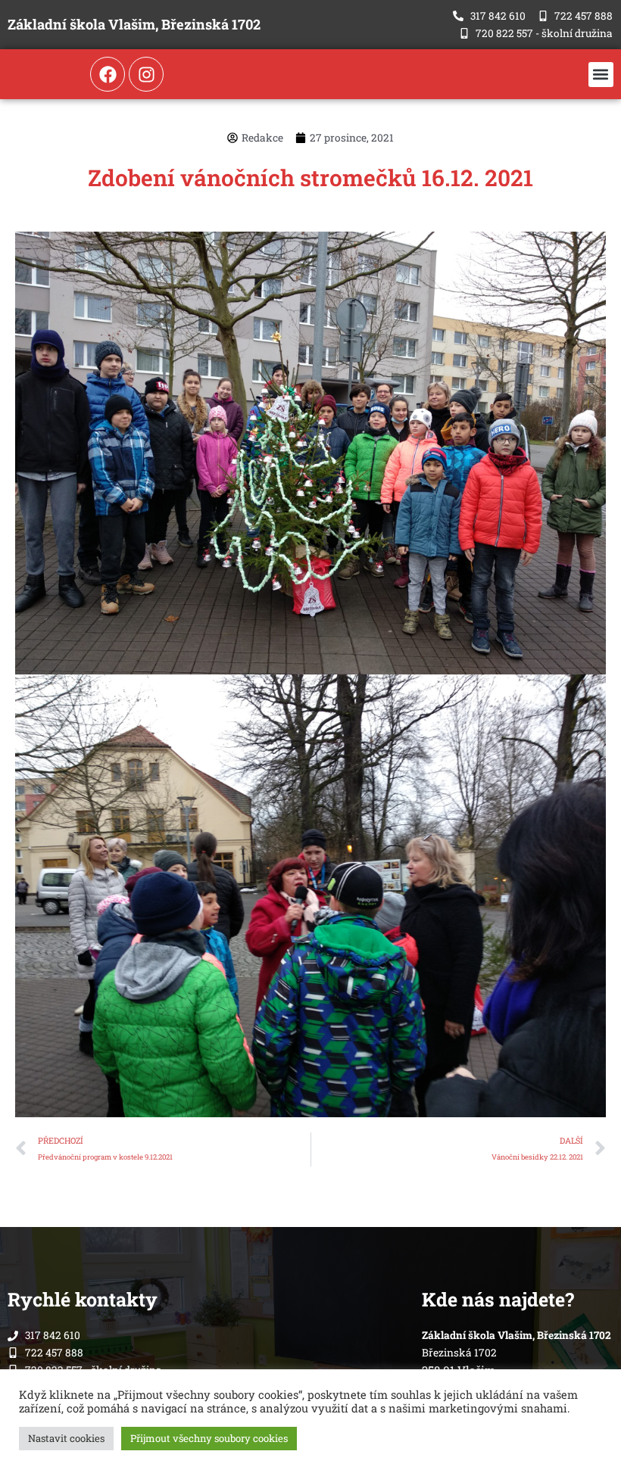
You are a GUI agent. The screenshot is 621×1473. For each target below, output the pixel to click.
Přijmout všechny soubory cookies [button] (209, 1438)
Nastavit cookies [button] (66, 1438)
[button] (600, 74)
